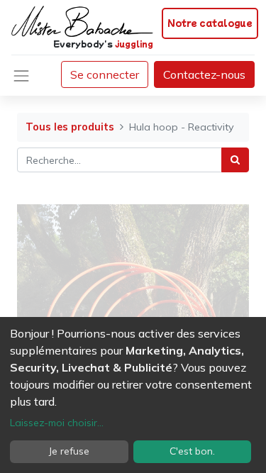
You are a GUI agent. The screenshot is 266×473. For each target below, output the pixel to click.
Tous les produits (70, 127)
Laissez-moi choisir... (57, 422)
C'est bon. (192, 451)
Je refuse (69, 451)
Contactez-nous (204, 74)
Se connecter (104, 74)
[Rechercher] (235, 160)
